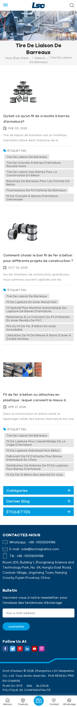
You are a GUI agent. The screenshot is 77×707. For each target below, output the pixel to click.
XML (30, 685)
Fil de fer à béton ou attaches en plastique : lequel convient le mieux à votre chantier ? (34, 397)
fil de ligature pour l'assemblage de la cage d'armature (35, 442)
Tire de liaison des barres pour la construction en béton (31, 173)
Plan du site (13, 685)
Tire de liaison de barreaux (26, 157)
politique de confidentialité (27, 690)
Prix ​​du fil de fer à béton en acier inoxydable (31, 327)
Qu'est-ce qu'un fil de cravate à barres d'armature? (36, 118)
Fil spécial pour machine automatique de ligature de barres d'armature (36, 309)
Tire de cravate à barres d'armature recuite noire (33, 164)
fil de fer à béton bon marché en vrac (34, 474)
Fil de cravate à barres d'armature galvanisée (32, 197)
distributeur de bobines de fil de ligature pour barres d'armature (37, 467)
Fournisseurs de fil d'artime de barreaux (36, 190)
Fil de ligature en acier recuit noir (31, 302)
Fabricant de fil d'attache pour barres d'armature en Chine (34, 457)
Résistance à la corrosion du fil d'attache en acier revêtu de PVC (38, 318)
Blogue (42, 685)
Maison (40, 58)
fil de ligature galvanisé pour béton (33, 450)
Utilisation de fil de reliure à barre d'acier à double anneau (38, 337)
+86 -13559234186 (41, 542)
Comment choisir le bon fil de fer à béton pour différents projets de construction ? (38, 258)
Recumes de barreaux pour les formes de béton (38, 182)
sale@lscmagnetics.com (40, 549)
